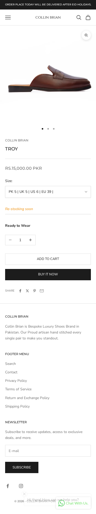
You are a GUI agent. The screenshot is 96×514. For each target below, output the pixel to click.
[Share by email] (42, 291)
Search (10, 363)
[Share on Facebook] (20, 291)
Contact (11, 372)
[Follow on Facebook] (7, 486)
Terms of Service (18, 389)
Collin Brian (16, 140)
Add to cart (48, 259)
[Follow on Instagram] (21, 486)
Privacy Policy (16, 380)
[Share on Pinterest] (35, 291)
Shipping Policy (17, 406)
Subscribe (22, 467)
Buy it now (48, 274)
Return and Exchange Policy (27, 397)
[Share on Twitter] (27, 291)
